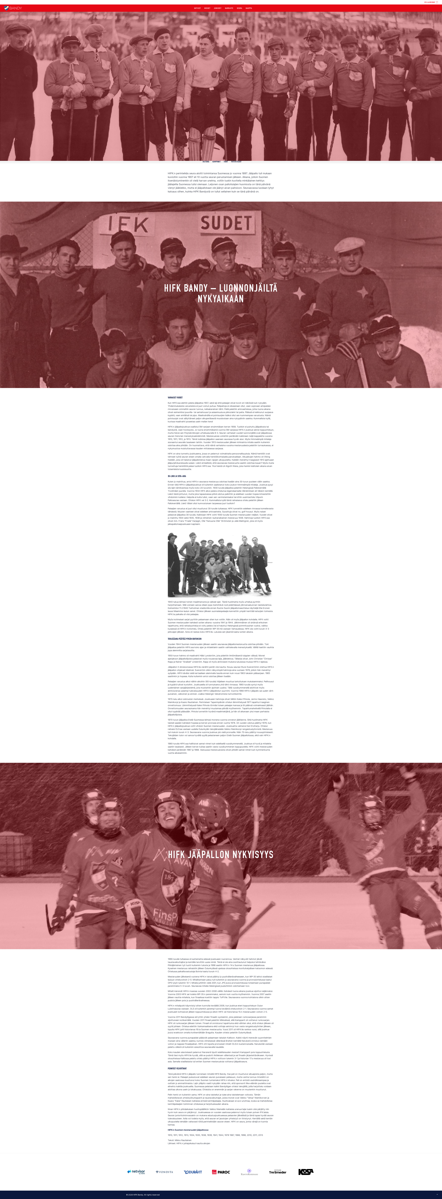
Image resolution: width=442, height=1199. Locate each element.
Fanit (226, 162)
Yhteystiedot (236, 162)
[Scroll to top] (437, 1194)
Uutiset (197, 8)
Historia (206, 162)
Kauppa (249, 8)
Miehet (207, 8)
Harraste (229, 8)
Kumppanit (216, 162)
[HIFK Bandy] (13, 8)
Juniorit (217, 8)
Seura (239, 8)
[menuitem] (431, 2)
